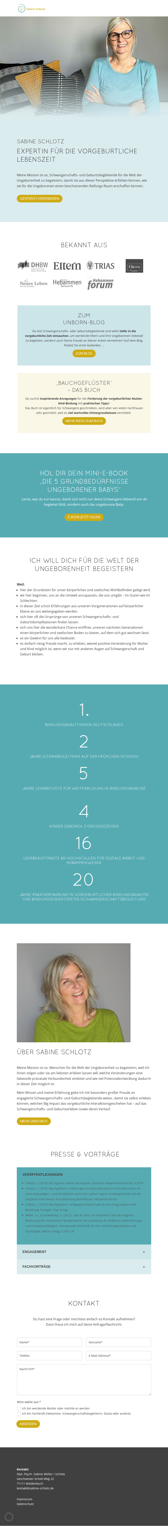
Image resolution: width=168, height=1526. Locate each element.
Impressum (24, 1499)
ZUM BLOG (84, 353)
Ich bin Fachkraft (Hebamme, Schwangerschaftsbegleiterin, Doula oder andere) (76, 1413)
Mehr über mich (34, 1121)
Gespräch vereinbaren (39, 198)
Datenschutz (25, 1504)
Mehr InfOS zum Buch (84, 421)
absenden (28, 1424)
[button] (9, 1517)
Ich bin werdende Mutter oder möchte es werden (56, 1408)
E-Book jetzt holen (84, 517)
